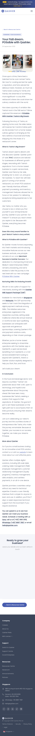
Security (18, 724)
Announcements (8, 674)
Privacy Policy (28, 724)
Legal (5, 727)
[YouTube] (21, 709)
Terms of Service (7, 724)
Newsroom (6, 670)
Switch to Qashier (8, 647)
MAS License (6, 636)
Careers (5, 625)
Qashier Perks (6, 632)
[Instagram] (8, 709)
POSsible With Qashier (11, 276)
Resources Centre (8, 666)
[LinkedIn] (12, 709)
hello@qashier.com (11, 704)
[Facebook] (4, 709)
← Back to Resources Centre (11, 29)
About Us (5, 629)
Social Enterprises (8, 655)
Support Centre (7, 651)
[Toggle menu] (32, 11)
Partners (5, 677)
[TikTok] (16, 709)
